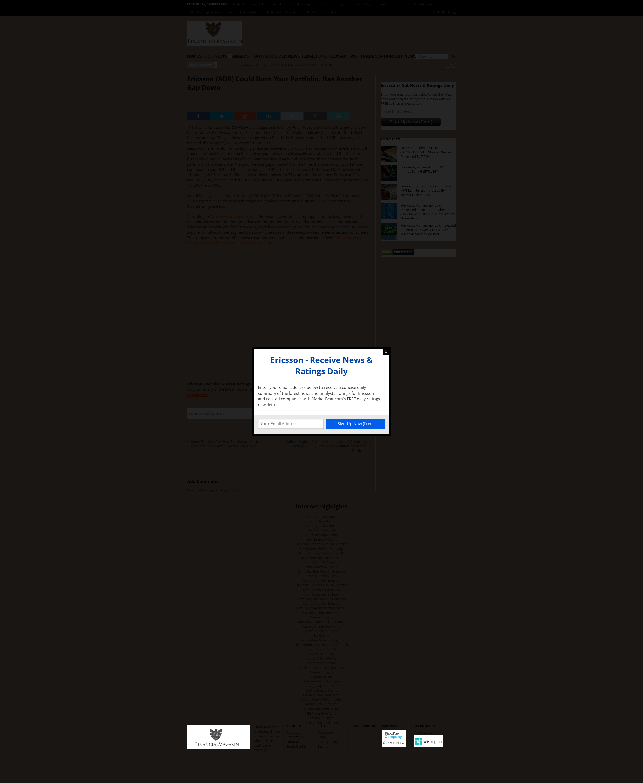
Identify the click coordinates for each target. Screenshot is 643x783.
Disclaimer (325, 732)
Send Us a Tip (296, 746)
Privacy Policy (328, 741)
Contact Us (294, 737)
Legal (322, 737)
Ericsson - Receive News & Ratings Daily (321, 366)
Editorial (292, 741)
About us (293, 732)
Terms (322, 746)
